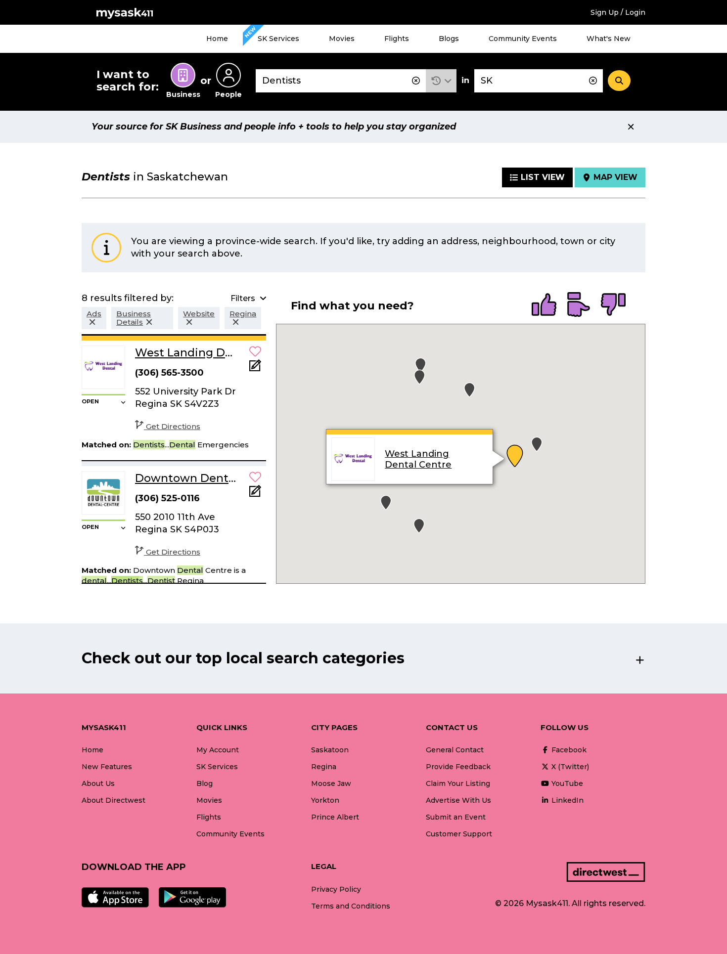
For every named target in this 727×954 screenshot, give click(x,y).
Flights (396, 38)
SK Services (278, 38)
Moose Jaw (331, 783)
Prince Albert (335, 817)
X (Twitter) (569, 766)
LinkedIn (566, 800)
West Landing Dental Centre (418, 460)
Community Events (523, 38)
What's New (609, 38)
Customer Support (459, 833)
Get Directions (173, 426)
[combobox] (341, 80)
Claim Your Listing (458, 783)
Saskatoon (330, 749)
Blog (204, 783)
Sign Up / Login (618, 12)
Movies (342, 38)
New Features (107, 766)
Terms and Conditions (350, 906)
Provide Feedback (458, 766)
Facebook (568, 749)
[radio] (544, 305)
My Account (217, 749)
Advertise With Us (458, 800)
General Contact (455, 749)
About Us (98, 783)
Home (217, 38)
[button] (441, 80)
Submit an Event (456, 817)
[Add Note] (255, 368)
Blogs (449, 38)
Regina (323, 766)
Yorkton (325, 800)
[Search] (619, 80)
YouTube (566, 783)
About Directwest (113, 800)
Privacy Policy (336, 889)
